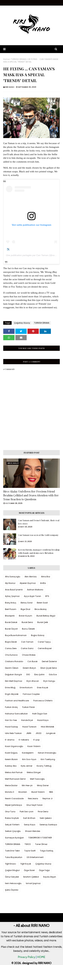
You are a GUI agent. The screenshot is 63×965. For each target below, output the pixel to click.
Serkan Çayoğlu (13, 831)
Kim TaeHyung (48, 759)
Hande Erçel (27, 720)
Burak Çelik (42, 622)
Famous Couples (31, 694)
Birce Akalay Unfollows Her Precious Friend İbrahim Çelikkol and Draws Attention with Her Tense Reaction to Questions (31, 495)
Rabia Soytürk (12, 818)
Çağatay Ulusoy (22, 322)
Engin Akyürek (11, 694)
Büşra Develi (11, 641)
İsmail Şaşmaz (33, 883)
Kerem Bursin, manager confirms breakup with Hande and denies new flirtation (39, 551)
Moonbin (22, 792)
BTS (47, 596)
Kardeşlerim (28, 752)
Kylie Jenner (26, 765)
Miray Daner (43, 785)
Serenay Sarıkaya (48, 824)
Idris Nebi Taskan (13, 733)
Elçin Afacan (32, 681)
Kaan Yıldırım (34, 746)
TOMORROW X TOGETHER (40, 837)
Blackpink (10, 615)
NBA (51, 792)
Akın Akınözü (31, 576)
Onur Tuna (10, 811)
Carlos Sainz (27, 648)
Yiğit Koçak (25, 863)
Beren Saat (42, 602)
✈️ (8, 249)
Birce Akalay (41, 609)
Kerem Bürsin (11, 759)
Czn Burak (32, 661)
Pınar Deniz (43, 811)
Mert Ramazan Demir (15, 779)
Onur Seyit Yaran (34, 805)
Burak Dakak (11, 622)
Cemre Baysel (45, 648)
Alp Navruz (10, 583)
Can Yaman (42, 255)
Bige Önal (25, 609)
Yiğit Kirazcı (10, 863)
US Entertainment (35, 857)
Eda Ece (53, 674)
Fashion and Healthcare (17, 700)
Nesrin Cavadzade (14, 798)
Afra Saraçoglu (12, 576)
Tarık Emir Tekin (12, 850)
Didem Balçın (29, 668)
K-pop (36, 739)
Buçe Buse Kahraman (16, 635)
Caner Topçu (44, 641)
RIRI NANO (9, 87)
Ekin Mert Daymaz (13, 681)
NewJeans (33, 798)
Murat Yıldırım (38, 792)
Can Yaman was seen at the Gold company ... (38, 537)
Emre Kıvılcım (26, 687)
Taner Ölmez (41, 844)
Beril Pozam (10, 609)
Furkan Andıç (11, 707)
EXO (28, 674)
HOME (41, 957)
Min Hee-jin (27, 785)
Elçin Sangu (49, 681)
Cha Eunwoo (11, 655)
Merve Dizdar (11, 785)
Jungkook (50, 733)
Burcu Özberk (28, 628)
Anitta (43, 583)
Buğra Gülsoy (37, 635)
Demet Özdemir (49, 661)
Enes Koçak (42, 687)
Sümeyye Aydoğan (14, 837)
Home (6, 59)
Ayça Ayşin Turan (32, 596)
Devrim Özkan (11, 668)
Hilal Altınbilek (47, 726)
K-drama (9, 739)
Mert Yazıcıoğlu (37, 779)
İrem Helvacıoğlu (13, 883)
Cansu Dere (10, 648)
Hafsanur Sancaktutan (16, 713)
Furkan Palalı (28, 707)
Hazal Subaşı (11, 726)
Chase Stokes (29, 655)
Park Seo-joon (26, 811)
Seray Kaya (29, 824)
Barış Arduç (10, 602)
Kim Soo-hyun (29, 759)
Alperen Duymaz (28, 583)
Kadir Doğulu (11, 752)
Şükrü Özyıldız (11, 889)
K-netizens (24, 739)
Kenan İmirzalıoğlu (47, 752)
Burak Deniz (27, 622)
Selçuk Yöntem (12, 824)
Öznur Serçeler (12, 876)
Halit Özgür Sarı (39, 713)
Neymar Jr (47, 798)
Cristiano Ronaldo (14, 661)
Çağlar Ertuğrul (12, 870)
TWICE (28, 844)
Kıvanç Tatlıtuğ (44, 765)
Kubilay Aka (10, 765)
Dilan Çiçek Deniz (48, 668)
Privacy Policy (26, 957)
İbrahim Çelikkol (31, 876)
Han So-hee (11, 720)
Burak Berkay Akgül (46, 615)
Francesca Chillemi (42, 700)
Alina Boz (45, 576)
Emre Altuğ (10, 687)
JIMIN (28, 733)
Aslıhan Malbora (35, 589)
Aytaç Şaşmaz (12, 596)
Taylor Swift (30, 850)
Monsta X (9, 792)
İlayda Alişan (49, 876)
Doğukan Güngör (13, 674)
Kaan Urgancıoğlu (14, 746)
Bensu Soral (26, 602)
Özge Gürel (29, 870)
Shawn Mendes (32, 831)
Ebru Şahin (39, 674)
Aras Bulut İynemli (14, 589)
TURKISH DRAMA (18, 59)
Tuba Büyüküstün (13, 857)
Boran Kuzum (25, 615)
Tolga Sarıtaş (46, 850)
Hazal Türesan (29, 726)
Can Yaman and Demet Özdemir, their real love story (38, 522)
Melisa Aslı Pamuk (13, 772)
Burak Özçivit (11, 628)
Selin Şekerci (46, 818)
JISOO (38, 733)
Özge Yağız (44, 870)
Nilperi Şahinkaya (13, 805)
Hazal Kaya (42, 720)
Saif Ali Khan (29, 818)
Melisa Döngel (34, 772)
